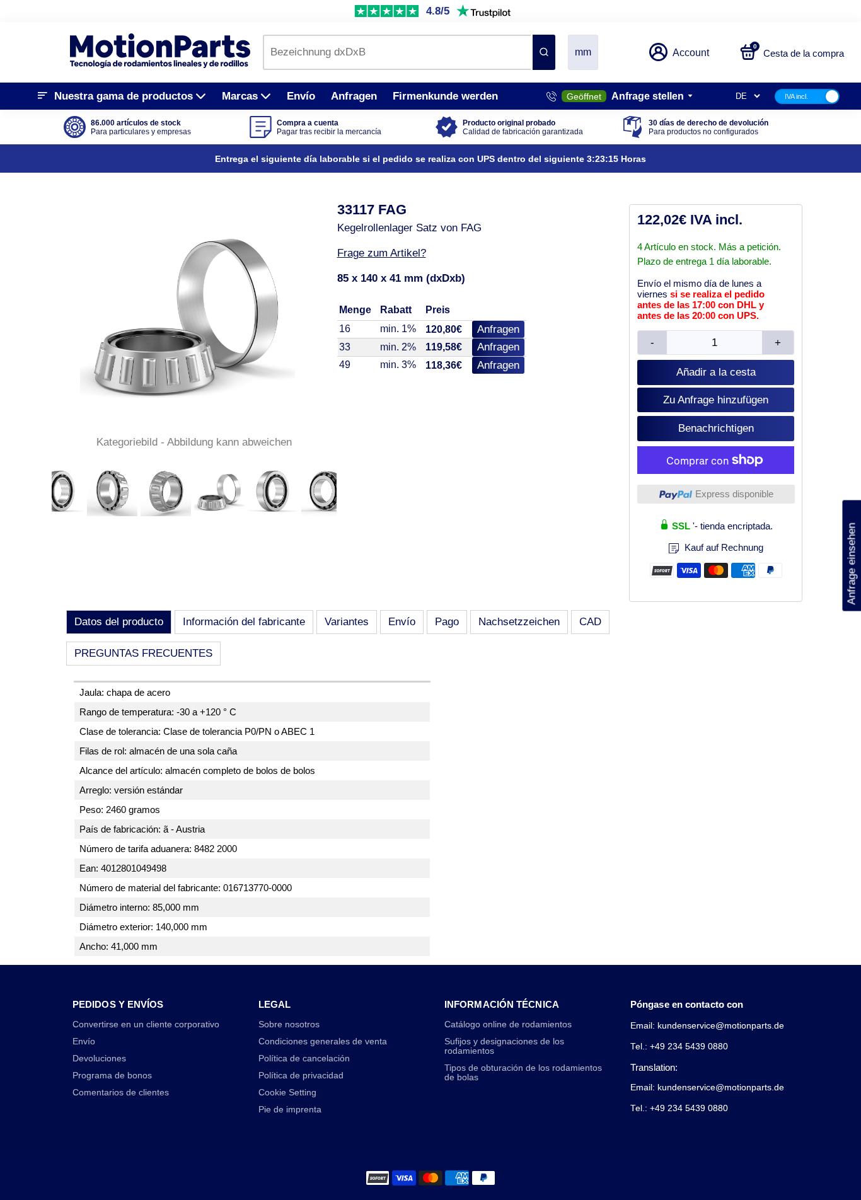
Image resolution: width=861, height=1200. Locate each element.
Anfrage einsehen (851, 555)
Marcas (240, 96)
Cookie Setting (287, 1092)
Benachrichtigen (716, 428)
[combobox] (397, 52)
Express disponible (734, 493)
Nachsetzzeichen (519, 622)
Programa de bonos (112, 1075)
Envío (301, 96)
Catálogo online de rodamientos (508, 1024)
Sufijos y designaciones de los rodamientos (504, 1046)
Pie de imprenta (289, 1109)
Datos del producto (118, 622)
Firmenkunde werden (445, 96)
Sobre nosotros (289, 1024)
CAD (590, 622)
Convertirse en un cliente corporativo (145, 1024)
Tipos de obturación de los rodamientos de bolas (523, 1072)
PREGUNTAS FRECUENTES (143, 653)
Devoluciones (99, 1058)
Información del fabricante (244, 622)
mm (583, 52)
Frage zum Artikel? (381, 253)
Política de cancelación (304, 1058)
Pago (447, 622)
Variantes (347, 622)
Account (691, 52)
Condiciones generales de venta (322, 1041)
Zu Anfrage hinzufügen (715, 400)
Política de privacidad (301, 1075)
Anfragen (354, 96)
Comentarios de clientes (120, 1092)
